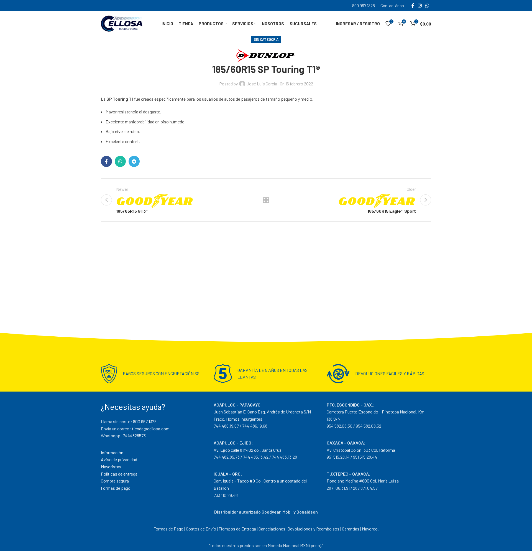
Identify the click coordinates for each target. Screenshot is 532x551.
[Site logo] (121, 23)
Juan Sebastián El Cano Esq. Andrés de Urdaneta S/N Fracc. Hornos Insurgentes (262, 411)
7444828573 (134, 435)
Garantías (350, 528)
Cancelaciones (272, 528)
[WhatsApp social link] (427, 5)
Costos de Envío (201, 528)
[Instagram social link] (419, 5)
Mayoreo (370, 528)
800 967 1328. (145, 421)
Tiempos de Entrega (237, 528)
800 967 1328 (363, 5)
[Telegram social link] (134, 161)
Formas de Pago (168, 528)
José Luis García (262, 83)
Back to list (266, 199)
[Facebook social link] (413, 5)
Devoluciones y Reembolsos (313, 528)
